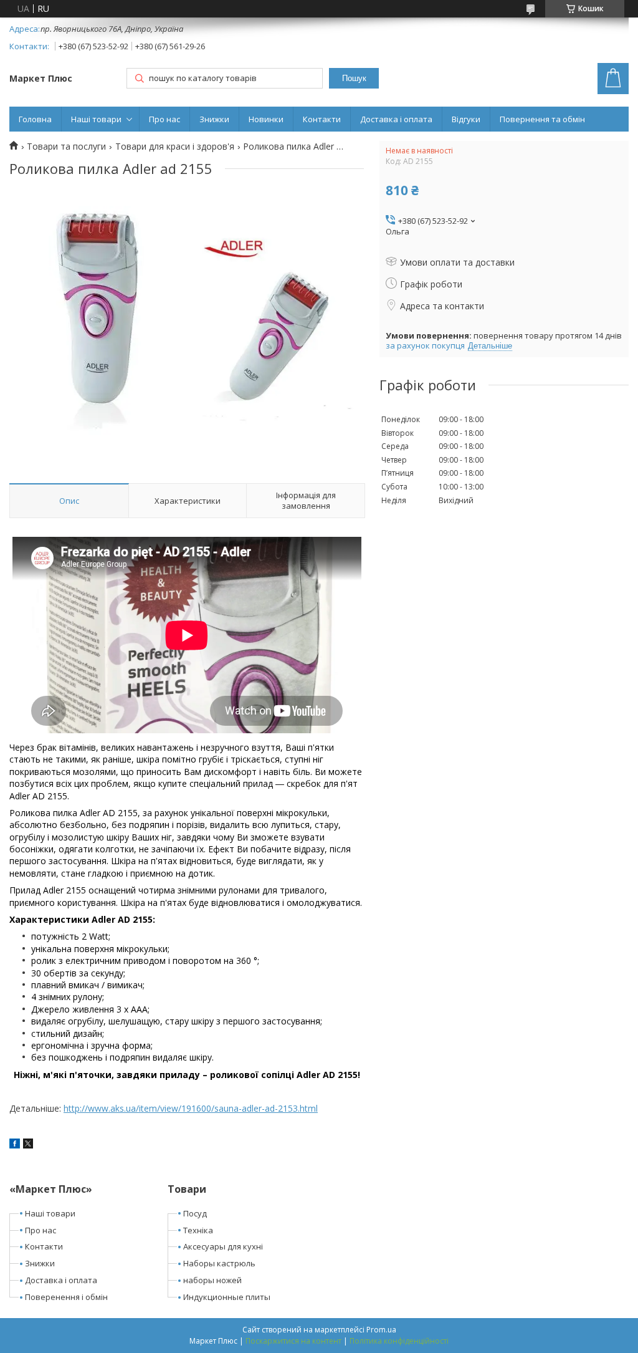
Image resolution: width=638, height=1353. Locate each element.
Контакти (322, 119)
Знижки (214, 119)
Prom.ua (381, 1329)
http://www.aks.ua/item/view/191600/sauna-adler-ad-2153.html (191, 1108)
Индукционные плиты (226, 1296)
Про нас (164, 119)
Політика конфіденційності (399, 1341)
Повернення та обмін (542, 119)
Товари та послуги (66, 146)
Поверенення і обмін (66, 1296)
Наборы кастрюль (219, 1263)
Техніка (198, 1230)
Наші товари (96, 119)
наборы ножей (212, 1280)
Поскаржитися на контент (293, 1341)
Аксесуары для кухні (223, 1246)
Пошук (354, 78)
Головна (35, 119)
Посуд (195, 1213)
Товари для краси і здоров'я (174, 146)
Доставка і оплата (396, 119)
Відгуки (466, 119)
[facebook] (14, 1145)
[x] (28, 1145)
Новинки (266, 119)
